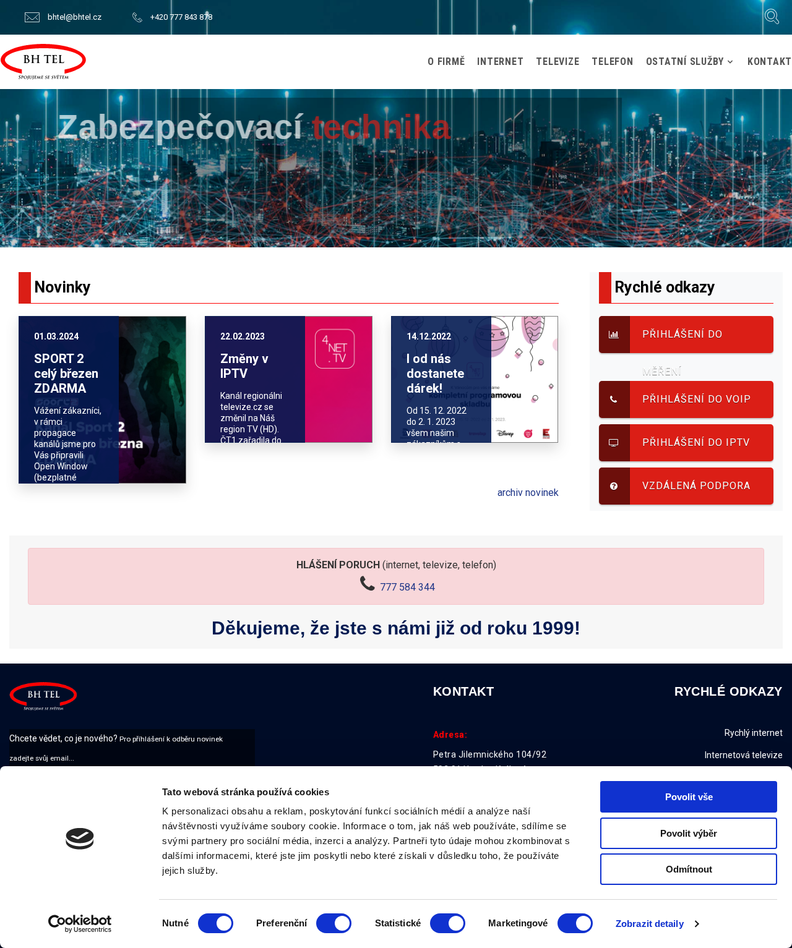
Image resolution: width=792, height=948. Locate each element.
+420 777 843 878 (181, 17)
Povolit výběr (688, 833)
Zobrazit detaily (650, 923)
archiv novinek (528, 492)
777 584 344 (407, 587)
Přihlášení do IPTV (696, 442)
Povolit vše (689, 797)
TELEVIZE (557, 61)
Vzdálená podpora (696, 486)
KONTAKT (769, 61)
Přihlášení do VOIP (696, 399)
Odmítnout (689, 869)
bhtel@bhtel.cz (74, 17)
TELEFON (612, 61)
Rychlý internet (754, 733)
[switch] (333, 923)
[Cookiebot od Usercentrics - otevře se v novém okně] (80, 924)
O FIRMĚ (446, 61)
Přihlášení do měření (682, 340)
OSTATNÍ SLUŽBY (685, 61)
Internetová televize (744, 755)
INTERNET (500, 61)
